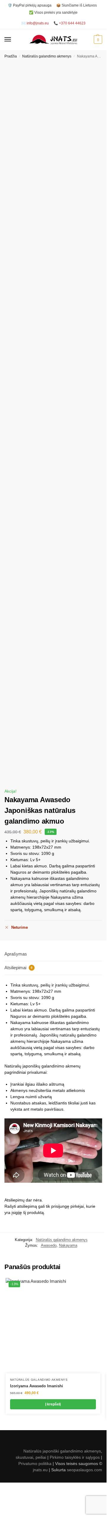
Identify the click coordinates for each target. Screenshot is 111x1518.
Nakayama (68, 1245)
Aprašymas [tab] (15, 953)
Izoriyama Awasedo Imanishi (36, 1386)
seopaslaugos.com (84, 1469)
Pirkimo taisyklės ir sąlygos (75, 1457)
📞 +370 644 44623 (70, 23)
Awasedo (49, 1245)
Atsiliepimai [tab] (18, 967)
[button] (97, 39)
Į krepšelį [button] (53, 1404)
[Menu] (13, 39)
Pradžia (10, 56)
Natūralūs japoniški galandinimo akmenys (62, 1451)
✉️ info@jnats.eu (35, 23)
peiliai (41, 1457)
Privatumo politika (35, 1463)
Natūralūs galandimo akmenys (46, 56)
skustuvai (24, 1457)
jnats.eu (40, 1469)
